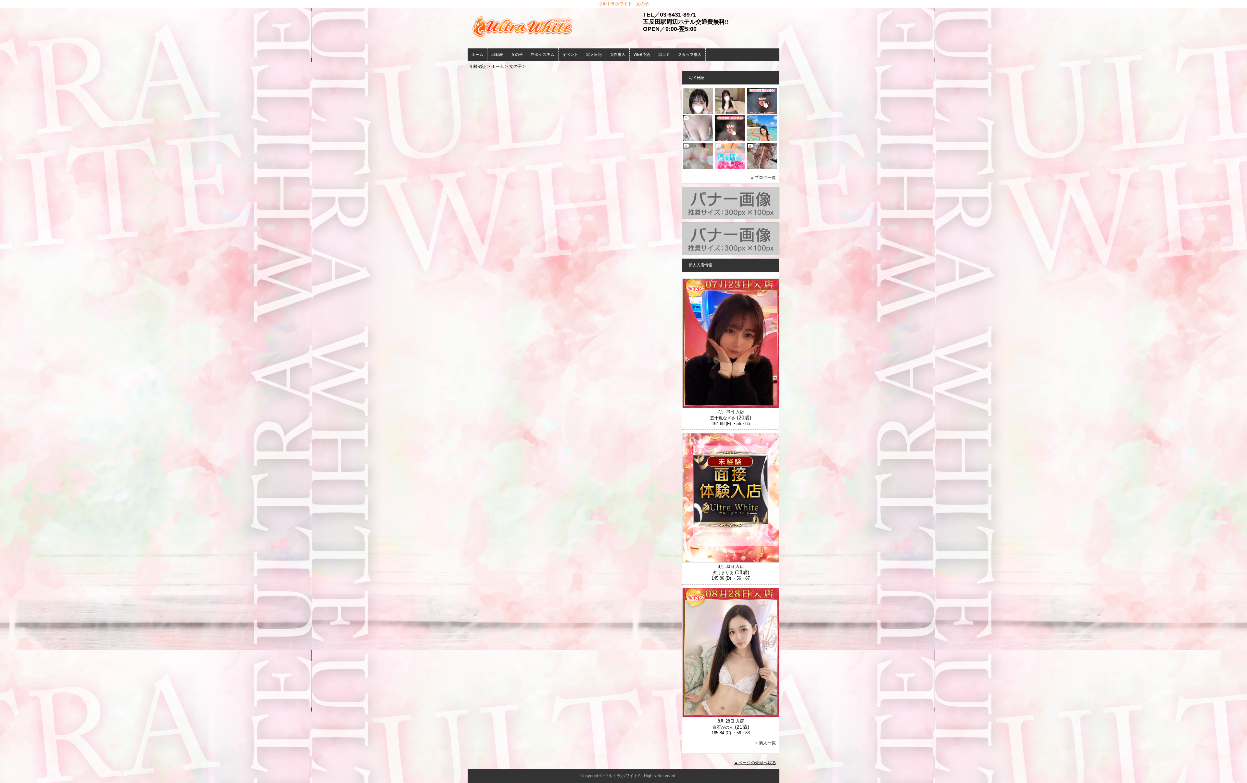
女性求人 (617, 54)
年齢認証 (477, 66)
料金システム (542, 54)
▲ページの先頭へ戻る (755, 762)
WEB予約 (642, 54)
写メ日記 (594, 54)
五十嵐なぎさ (723, 418)
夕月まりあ (723, 572)
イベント (570, 54)
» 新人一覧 (765, 742)
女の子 (517, 54)
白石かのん (723, 727)
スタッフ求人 (689, 54)
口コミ (664, 54)
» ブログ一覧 (763, 177)
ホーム (477, 54)
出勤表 (497, 54)
